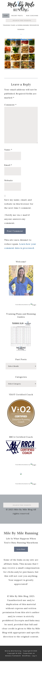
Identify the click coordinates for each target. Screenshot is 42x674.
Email (8, 165)
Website (8, 180)
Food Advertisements (21, 304)
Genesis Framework (13, 656)
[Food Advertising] (21, 474)
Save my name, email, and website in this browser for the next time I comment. (18, 204)
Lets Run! (21, 549)
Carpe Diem (27, 653)
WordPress (26, 656)
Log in (34, 656)
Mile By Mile (21, 6)
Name (8, 149)
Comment (10, 104)
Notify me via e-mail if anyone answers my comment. (17, 219)
